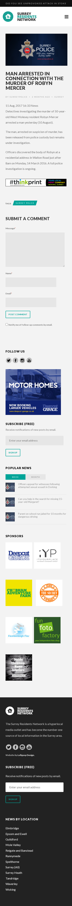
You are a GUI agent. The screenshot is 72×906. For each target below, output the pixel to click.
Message (11, 228)
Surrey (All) (13, 867)
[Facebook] (15, 360)
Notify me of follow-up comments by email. (30, 324)
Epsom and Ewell (16, 834)
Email (9, 293)
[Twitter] (8, 360)
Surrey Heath (14, 872)
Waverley (12, 884)
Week (15, 477)
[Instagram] (22, 360)
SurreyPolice (19, 97)
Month (35, 477)
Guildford (12, 839)
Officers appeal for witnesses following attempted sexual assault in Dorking (39, 486)
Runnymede (13, 856)
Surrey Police (25, 203)
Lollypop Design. (26, 755)
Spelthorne (12, 861)
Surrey (59, 97)
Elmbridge (12, 828)
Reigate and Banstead (19, 850)
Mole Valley (13, 845)
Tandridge (12, 878)
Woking (11, 889)
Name (9, 273)
